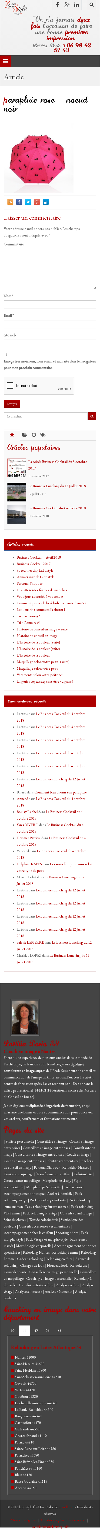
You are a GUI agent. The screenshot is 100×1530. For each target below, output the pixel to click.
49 (36, 1330)
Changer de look (32, 1265)
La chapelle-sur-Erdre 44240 (36, 1403)
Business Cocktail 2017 (33, 563)
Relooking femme (65, 1252)
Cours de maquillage (19, 1174)
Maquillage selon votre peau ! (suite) (43, 661)
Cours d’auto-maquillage (22, 1180)
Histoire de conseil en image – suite (42, 629)
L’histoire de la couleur (33, 655)
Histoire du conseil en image (37, 635)
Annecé (22, 798)
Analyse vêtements (59, 1291)
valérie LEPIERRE (30, 942)
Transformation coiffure (54, 1174)
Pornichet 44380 (27, 1455)
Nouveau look (57, 1265)
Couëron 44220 (26, 1396)
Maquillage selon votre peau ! (38, 668)
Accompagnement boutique (24, 1193)
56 (48, 1330)
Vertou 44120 (25, 1389)
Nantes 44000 (25, 1357)
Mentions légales (23, 1520)
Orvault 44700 (26, 1383)
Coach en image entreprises (24, 1160)
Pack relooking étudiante (48, 1200)
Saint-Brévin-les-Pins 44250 (34, 1461)
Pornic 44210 (24, 1442)
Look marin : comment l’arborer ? (41, 609)
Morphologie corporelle (34, 1245)
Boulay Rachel (27, 811)
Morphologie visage (57, 1180)
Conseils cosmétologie (76, 1213)
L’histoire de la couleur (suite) (38, 642)
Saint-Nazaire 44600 (29, 1363)
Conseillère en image (52, 1141)
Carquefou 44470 (28, 1422)
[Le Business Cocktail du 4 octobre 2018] (17, 514)
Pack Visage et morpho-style (47, 1239)
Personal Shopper (30, 583)
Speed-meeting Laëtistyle (35, 570)
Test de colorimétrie (44, 1219)
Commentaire (14, 244)
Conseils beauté (15, 1271)
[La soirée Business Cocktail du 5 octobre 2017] (17, 468)
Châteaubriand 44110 (31, 1435)
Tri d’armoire (73, 1187)
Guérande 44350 (27, 1429)
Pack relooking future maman (47, 1206)
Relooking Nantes (76, 1167)
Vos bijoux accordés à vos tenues (40, 596)
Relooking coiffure (59, 1258)
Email (9, 315)
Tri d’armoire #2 (28, 616)
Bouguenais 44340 (28, 1416)
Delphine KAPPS (29, 864)
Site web (10, 335)
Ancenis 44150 (26, 1487)
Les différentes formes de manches (42, 590)
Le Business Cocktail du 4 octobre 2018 (57, 508)
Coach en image (78, 1154)
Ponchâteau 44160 (28, 1468)
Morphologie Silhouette (44, 1187)
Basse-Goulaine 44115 (31, 1481)
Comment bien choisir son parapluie (60, 792)
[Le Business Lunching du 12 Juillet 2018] (17, 492)
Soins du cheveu (15, 1219)
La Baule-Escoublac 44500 (34, 1409)
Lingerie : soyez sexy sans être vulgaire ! (45, 681)
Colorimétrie (83, 1174)
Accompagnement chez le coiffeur (29, 1232)
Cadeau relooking (30, 1258)
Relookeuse (79, 1265)
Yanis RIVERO (27, 824)
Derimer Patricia (29, 837)
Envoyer (12, 404)
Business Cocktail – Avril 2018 (39, 557)
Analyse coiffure (68, 1285)
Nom (8, 295)
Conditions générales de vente (63, 1520)
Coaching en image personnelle (49, 1278)
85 (59, 1330)
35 (13, 1330)
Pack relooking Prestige (40, 1213)
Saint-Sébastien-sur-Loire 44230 (38, 1376)
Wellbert (68, 1507)
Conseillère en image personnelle (53, 1271)
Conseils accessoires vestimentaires (45, 1226)
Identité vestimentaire (63, 1160)
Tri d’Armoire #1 (29, 622)
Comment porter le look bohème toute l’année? (51, 603)
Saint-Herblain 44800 (30, 1370)
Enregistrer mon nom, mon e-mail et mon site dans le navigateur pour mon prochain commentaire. (50, 364)
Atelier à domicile (60, 1193)
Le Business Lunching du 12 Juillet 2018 (57, 485)
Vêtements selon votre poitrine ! (40, 674)
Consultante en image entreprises (39, 1154)
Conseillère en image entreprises (46, 1147)
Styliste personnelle (20, 1141)
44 (24, 1330)
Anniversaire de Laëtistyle (35, 576)
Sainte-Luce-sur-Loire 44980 (35, 1448)
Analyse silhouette (29, 1291)
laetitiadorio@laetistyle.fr (50, 1526)
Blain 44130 (23, 1474)
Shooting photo (67, 1232)
